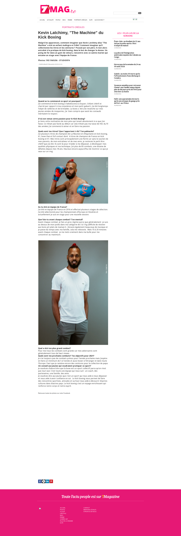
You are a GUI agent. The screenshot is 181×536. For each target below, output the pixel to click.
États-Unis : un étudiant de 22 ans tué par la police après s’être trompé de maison (127, 43)
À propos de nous (89, 511)
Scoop (62, 511)
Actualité (50, 20)
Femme (70, 20)
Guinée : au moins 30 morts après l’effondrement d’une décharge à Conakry (127, 76)
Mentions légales (89, 510)
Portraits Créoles (80, 20)
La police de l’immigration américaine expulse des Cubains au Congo (127, 55)
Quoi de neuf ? (99, 20)
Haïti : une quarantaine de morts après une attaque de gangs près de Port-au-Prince (127, 101)
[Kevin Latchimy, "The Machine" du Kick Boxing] (73, 68)
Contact (86, 508)
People (58, 20)
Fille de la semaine (66, 521)
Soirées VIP (64, 519)
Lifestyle (63, 513)
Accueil (42, 20)
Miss (64, 20)
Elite (90, 20)
